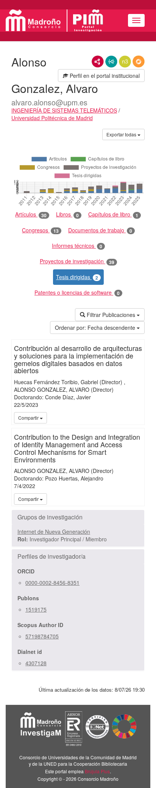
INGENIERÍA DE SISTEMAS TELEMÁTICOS (64, 110)
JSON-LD (111, 62)
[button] (78, 517)
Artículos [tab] (31, 214)
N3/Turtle (125, 62)
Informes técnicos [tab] (77, 246)
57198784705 (42, 636)
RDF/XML (98, 62)
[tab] (78, 517)
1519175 (36, 609)
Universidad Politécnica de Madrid (52, 118)
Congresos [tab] (40, 230)
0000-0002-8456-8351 (52, 582)
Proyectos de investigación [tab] (77, 261)
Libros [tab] (67, 214)
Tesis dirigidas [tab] (77, 277)
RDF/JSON (139, 62)
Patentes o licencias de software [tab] (77, 293)
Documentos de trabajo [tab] (100, 230)
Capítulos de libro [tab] (113, 214)
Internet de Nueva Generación (53, 531)
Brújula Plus (97, 771)
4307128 (36, 663)
